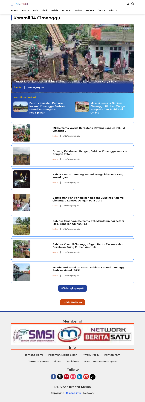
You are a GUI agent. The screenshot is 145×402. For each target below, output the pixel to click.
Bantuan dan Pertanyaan (101, 361)
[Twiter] (60, 377)
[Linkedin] (79, 377)
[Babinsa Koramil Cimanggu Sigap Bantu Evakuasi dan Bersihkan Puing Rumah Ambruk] (31, 249)
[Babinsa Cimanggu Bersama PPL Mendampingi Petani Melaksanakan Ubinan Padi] (31, 226)
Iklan (57, 361)
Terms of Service (38, 361)
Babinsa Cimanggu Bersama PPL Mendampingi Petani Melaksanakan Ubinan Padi (88, 222)
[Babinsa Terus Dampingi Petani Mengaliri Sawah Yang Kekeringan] (31, 179)
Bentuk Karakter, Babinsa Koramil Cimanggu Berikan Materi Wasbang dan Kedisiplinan (47, 108)
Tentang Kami (34, 354)
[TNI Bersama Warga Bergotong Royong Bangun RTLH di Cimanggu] (31, 133)
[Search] (132, 3)
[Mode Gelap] (128, 3)
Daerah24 (22, 4)
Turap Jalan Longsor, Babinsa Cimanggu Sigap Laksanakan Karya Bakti (66, 81)
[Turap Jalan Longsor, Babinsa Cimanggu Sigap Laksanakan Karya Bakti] (72, 58)
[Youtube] (86, 377)
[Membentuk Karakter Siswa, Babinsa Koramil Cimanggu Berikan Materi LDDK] (31, 272)
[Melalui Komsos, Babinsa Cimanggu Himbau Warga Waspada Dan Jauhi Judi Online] (82, 107)
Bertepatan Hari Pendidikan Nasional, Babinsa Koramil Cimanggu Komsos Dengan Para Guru (88, 199)
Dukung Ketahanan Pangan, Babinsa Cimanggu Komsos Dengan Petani (90, 153)
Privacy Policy (90, 354)
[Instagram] (73, 377)
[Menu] (13, 4)
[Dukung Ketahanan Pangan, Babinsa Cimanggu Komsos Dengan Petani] (31, 156)
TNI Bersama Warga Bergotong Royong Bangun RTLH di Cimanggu (89, 129)
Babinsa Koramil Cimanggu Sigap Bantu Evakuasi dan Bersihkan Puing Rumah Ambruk (88, 246)
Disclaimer (72, 361)
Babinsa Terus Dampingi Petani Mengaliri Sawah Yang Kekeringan (88, 176)
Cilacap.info (73, 393)
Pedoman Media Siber (62, 354)
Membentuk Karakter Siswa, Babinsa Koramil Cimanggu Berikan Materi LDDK (89, 269)
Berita (17, 87)
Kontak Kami (112, 354)
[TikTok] (92, 377)
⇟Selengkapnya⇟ (72, 288)
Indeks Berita (71, 302)
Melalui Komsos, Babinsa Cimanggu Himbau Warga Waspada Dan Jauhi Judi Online (108, 108)
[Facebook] (53, 377)
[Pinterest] (66, 377)
